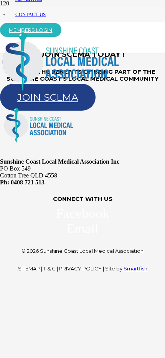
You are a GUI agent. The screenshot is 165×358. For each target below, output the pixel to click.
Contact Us (30, 14)
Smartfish (135, 268)
